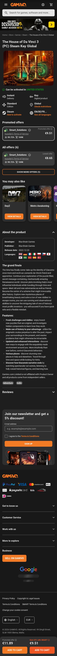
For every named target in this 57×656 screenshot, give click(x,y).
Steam (24, 35)
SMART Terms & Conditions (34, 604)
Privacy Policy (8, 598)
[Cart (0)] (51, 4)
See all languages (42, 115)
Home (4, 35)
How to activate (14, 115)
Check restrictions (42, 106)
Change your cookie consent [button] (15, 610)
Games (18, 35)
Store (11, 35)
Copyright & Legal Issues (28, 598)
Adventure (8, 383)
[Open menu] (5, 4)
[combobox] (28, 12)
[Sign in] (42, 4)
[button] (28, 134)
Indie (19, 383)
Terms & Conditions (30, 436)
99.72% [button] (11, 137)
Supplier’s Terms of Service (16, 134)
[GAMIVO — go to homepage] (18, 4)
